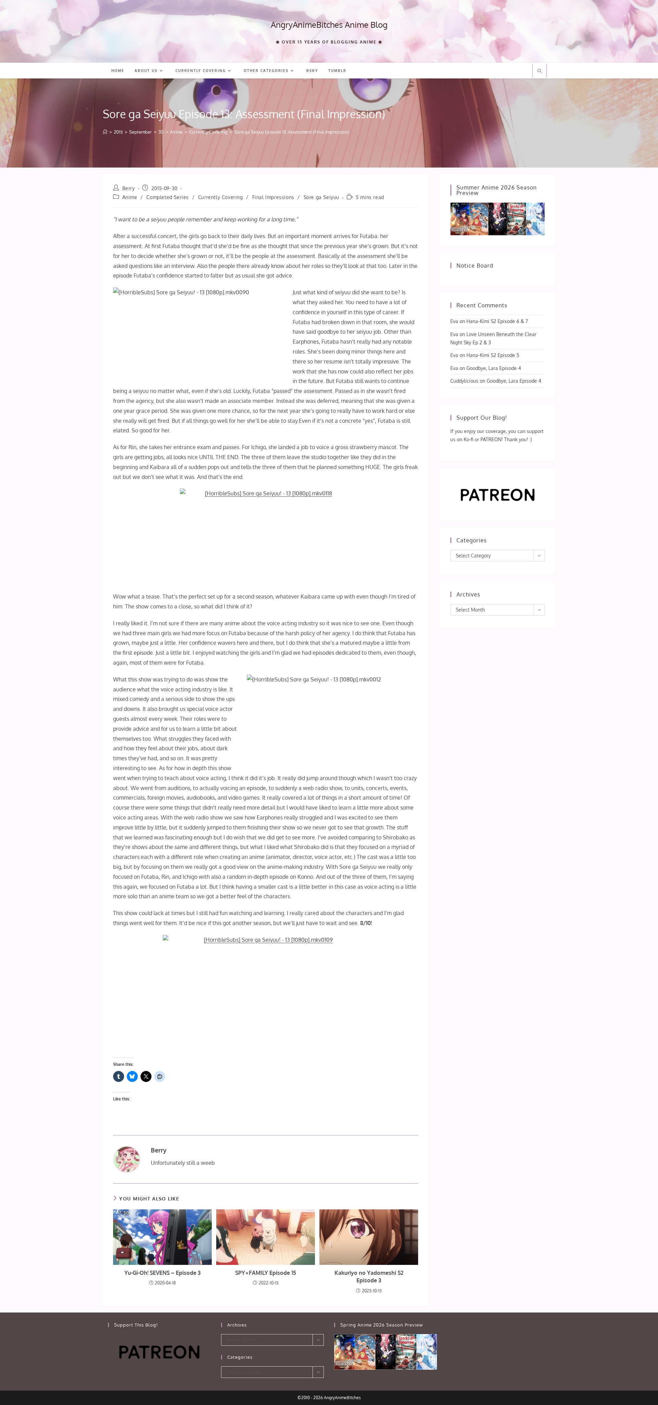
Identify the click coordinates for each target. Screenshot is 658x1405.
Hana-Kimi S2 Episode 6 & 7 (497, 321)
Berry (128, 188)
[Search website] (539, 71)
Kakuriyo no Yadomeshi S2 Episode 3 (368, 1276)
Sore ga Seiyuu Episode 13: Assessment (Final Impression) (291, 132)
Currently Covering (220, 197)
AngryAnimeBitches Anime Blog (329, 24)
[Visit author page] (127, 1158)
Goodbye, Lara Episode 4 (493, 368)
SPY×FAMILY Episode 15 (265, 1272)
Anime (129, 197)
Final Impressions (273, 197)
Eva (454, 321)
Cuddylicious (464, 381)
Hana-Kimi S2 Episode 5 (492, 355)
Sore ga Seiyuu (321, 197)
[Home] (105, 132)
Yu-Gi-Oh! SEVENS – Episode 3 (162, 1272)
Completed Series (167, 197)
